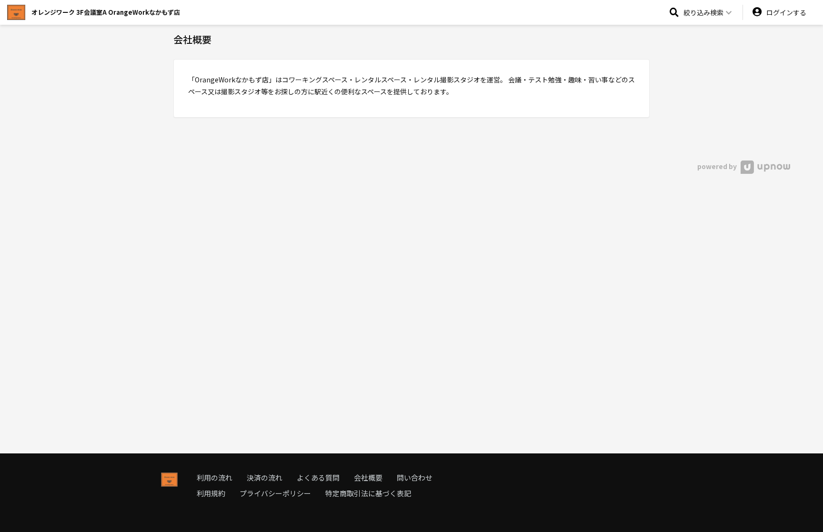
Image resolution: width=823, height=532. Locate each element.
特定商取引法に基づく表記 (368, 493)
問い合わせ (414, 477)
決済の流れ (264, 477)
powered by (717, 166)
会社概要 (368, 477)
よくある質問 (318, 477)
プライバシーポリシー (275, 493)
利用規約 (211, 493)
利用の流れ (214, 477)
